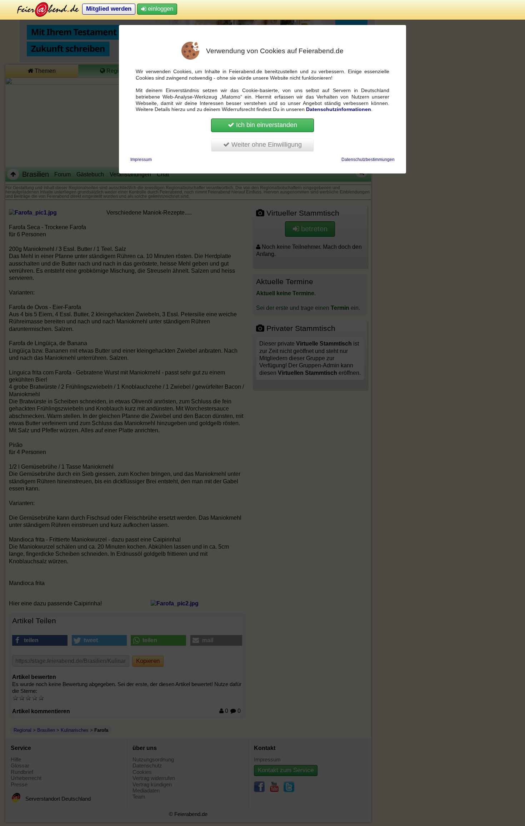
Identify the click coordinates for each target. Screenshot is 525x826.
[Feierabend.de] (42, 9)
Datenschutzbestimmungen (368, 159)
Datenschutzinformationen (338, 109)
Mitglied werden (108, 8)
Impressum (141, 159)
